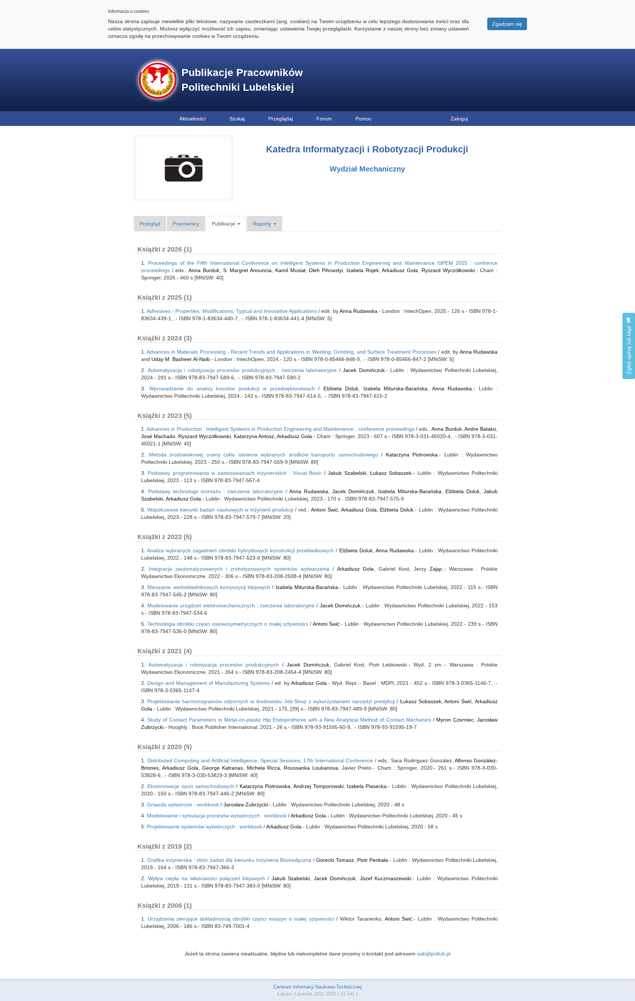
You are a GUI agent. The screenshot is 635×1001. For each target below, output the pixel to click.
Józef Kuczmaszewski (386, 878)
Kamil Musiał (290, 270)
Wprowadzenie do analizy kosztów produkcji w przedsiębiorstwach (232, 388)
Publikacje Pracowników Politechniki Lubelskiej (242, 80)
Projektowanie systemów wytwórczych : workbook (204, 827)
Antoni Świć (324, 510)
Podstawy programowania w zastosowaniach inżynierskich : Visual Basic (235, 473)
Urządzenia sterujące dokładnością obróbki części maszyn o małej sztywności (241, 919)
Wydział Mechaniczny (367, 169)
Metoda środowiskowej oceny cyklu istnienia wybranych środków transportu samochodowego (263, 455)
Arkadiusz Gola (400, 270)
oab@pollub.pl (434, 954)
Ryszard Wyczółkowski (448, 270)
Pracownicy (186, 224)
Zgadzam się (507, 24)
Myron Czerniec (454, 720)
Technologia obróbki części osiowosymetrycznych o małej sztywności (227, 624)
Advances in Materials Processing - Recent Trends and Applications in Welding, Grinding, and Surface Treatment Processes (291, 352)
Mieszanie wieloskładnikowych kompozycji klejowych (208, 587)
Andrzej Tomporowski (318, 786)
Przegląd (150, 224)
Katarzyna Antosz (254, 436)
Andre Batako (480, 429)
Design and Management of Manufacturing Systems (208, 683)
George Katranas (222, 768)
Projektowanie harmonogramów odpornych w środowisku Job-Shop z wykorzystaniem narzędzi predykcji (270, 701)
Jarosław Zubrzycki (245, 804)
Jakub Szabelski (347, 473)
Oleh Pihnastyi (326, 270)
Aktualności (192, 119)
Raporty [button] (263, 224)
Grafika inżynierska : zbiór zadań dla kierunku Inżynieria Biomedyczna (229, 860)
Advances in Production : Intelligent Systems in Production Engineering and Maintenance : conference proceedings (281, 429)
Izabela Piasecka (367, 786)
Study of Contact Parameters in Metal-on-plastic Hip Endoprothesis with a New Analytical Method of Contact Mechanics (289, 720)
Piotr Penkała (372, 860)
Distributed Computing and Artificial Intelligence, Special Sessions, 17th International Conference (260, 760)
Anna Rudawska (358, 311)
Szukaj (237, 119)
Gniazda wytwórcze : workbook (183, 804)
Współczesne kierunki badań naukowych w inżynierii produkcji (220, 510)
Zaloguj (459, 119)
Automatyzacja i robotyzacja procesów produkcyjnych (213, 665)
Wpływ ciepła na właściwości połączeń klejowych (206, 878)
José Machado (158, 436)
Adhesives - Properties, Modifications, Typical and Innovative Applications (232, 311)
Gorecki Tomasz (335, 860)
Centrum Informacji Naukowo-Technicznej (317, 987)
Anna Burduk (204, 270)
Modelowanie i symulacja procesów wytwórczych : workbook (217, 815)
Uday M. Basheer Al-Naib (180, 359)
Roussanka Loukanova (311, 768)
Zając (434, 569)
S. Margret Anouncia (247, 270)
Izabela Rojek (363, 270)
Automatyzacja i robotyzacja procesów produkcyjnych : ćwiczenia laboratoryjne (242, 370)
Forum (324, 119)
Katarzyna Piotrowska (412, 455)
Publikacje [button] (224, 224)
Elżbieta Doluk (341, 388)
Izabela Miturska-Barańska (395, 388)
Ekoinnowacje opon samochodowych (190, 786)
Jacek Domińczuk (364, 370)
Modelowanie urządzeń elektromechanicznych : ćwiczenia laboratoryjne (231, 605)
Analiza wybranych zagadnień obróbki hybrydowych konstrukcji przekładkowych (240, 550)
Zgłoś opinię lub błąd (629, 349)
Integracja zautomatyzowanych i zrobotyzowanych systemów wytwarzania (239, 569)
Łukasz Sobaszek (391, 473)
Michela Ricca (263, 768)
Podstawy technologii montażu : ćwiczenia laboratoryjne (215, 491)
